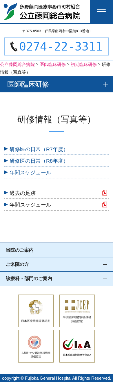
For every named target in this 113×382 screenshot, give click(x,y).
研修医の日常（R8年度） (39, 161)
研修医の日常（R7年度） (39, 149)
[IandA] (77, 358)
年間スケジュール (30, 172)
